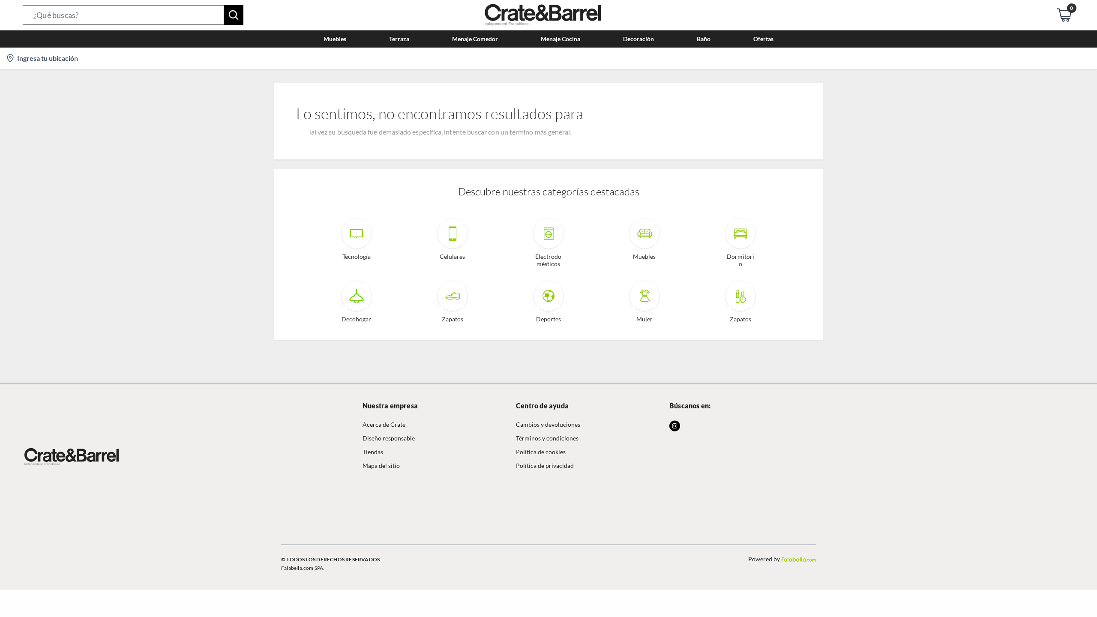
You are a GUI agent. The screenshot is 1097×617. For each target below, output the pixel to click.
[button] (133, 15)
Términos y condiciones (547, 438)
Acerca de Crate (384, 424)
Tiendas (373, 451)
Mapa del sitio (381, 465)
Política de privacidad (545, 465)
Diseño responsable (389, 438)
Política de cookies (541, 451)
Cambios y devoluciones (548, 424)
